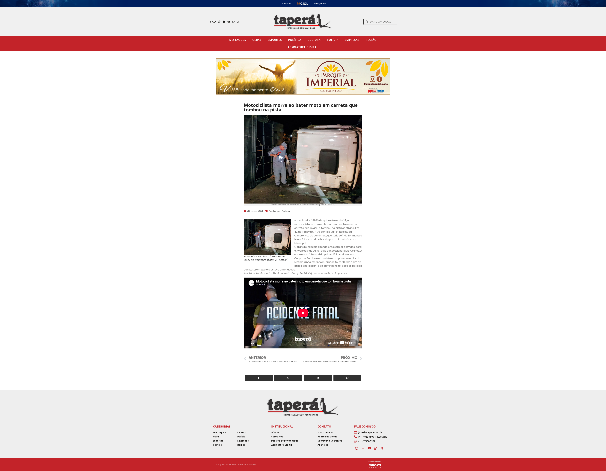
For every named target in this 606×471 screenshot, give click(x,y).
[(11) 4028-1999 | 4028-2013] (355, 436)
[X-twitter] (238, 21)
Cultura (314, 40)
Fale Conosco (365, 426)
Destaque (274, 211)
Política (294, 40)
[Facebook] (224, 21)
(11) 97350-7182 (366, 441)
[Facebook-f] (362, 448)
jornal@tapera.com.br (370, 432)
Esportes (275, 40)
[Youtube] (228, 21)
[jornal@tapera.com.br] (355, 432)
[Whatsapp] (233, 21)
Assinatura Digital (303, 47)
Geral (256, 40)
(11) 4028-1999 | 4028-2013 (372, 436)
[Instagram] (219, 21)
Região (371, 40)
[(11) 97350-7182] (355, 441)
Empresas (352, 40)
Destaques (237, 40)
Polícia (333, 40)
